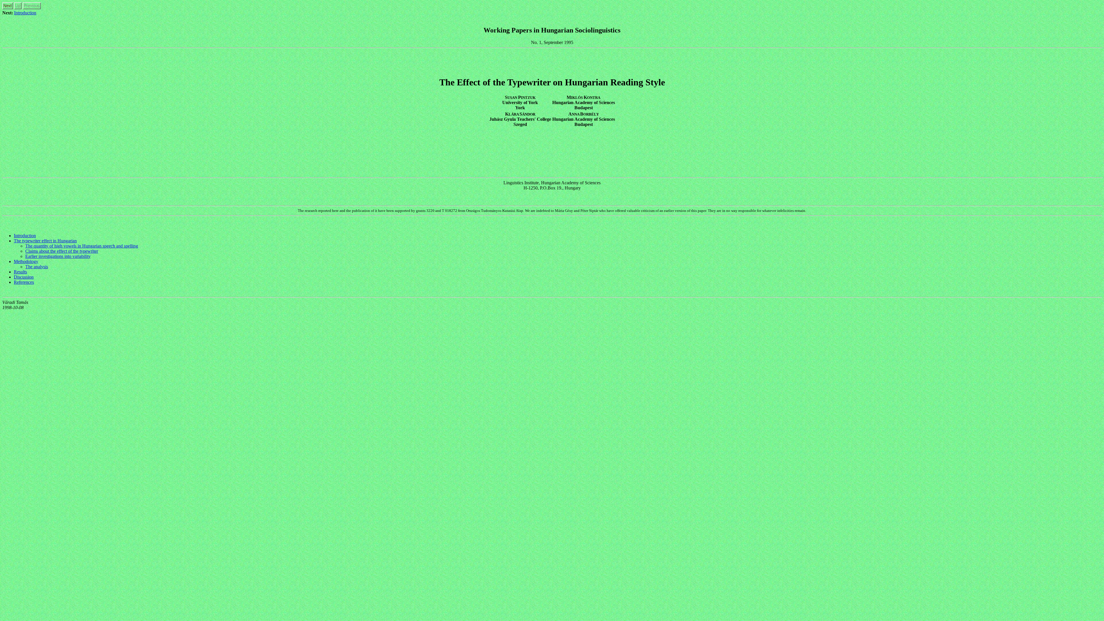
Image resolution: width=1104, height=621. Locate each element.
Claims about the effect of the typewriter (61, 251)
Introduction (25, 12)
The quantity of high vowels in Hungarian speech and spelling (81, 246)
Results (20, 271)
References (24, 282)
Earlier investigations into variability (58, 256)
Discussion (24, 277)
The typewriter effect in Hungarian (45, 240)
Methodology (26, 261)
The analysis (36, 266)
